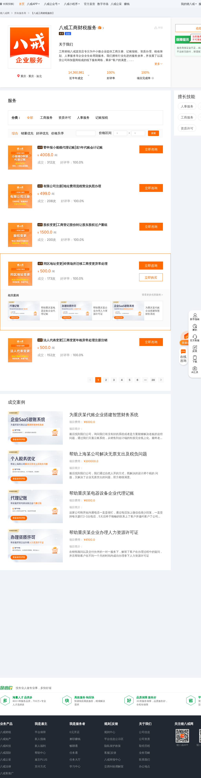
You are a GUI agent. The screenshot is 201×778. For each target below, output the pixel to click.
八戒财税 (5, 732)
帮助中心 (40, 752)
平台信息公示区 (113, 739)
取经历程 (144, 745)
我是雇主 (41, 724)
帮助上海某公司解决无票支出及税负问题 (108, 453)
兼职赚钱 (74, 739)
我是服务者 (77, 724)
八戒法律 (5, 766)
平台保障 (40, 732)
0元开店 (74, 732)
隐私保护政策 (112, 745)
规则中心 (109, 732)
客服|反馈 (110, 752)
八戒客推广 (7, 773)
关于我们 (145, 724)
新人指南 (40, 739)
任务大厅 (74, 759)
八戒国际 (5, 752)
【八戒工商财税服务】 (43, 13)
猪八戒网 (4, 13)
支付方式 (40, 766)
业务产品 (6, 724)
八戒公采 (5, 759)
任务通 (73, 752)
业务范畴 (144, 752)
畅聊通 (73, 745)
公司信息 (144, 732)
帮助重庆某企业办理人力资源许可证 (103, 532)
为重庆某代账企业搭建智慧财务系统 (103, 414)
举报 (160, 27)
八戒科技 (5, 745)
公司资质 (144, 739)
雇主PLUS (41, 759)
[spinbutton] (120, 133)
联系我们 (144, 759)
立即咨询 (151, 149)
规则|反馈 (111, 724)
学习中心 (74, 766)
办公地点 (144, 766)
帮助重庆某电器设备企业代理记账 (101, 493)
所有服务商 (20, 13)
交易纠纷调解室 (113, 766)
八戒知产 (5, 739)
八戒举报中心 (112, 759)
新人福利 (40, 745)
